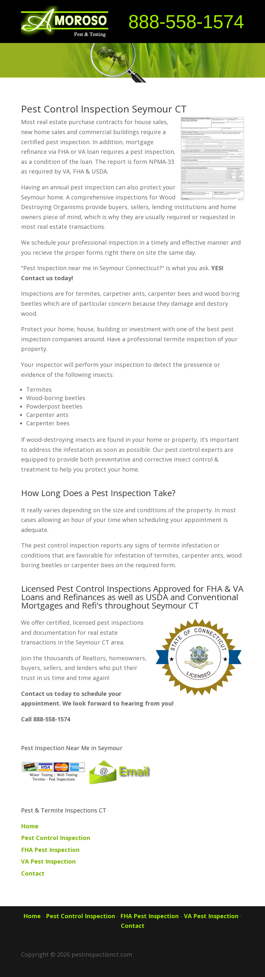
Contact (33, 873)
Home (29, 826)
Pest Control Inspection (55, 838)
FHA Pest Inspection (50, 850)
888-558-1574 (186, 21)
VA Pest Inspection (48, 861)
